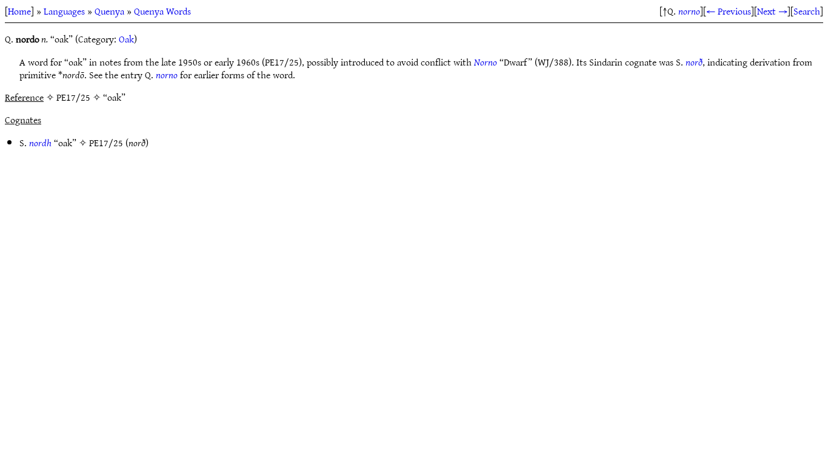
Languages (64, 10)
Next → (772, 10)
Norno (485, 61)
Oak (126, 38)
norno (689, 10)
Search (806, 10)
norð (694, 61)
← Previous (728, 10)
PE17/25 (106, 142)
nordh (40, 142)
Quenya (109, 10)
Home (19, 10)
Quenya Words (162, 10)
